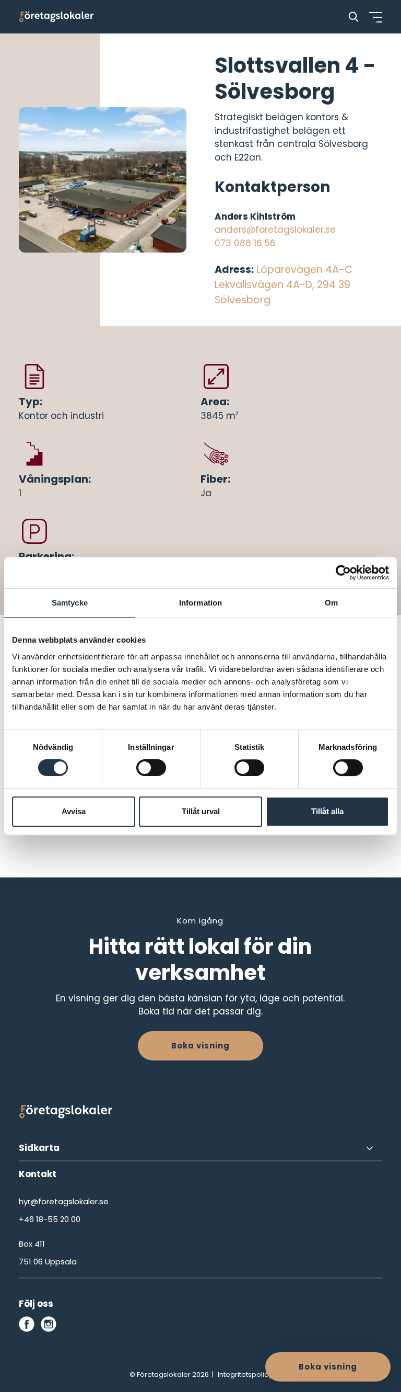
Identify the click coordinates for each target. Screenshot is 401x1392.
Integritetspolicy (245, 1374)
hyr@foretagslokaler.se (64, 1201)
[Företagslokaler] (56, 16)
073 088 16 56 (245, 243)
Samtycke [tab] (70, 602)
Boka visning (200, 1045)
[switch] (151, 767)
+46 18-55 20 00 (49, 1219)
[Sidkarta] (200, 1148)
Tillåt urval (201, 811)
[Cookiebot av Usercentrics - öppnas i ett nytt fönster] (343, 572)
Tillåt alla (327, 811)
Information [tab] (200, 602)
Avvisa (74, 811)
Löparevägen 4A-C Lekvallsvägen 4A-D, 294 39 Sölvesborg (283, 285)
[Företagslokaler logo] (66, 1113)
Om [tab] (331, 602)
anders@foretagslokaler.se (275, 229)
